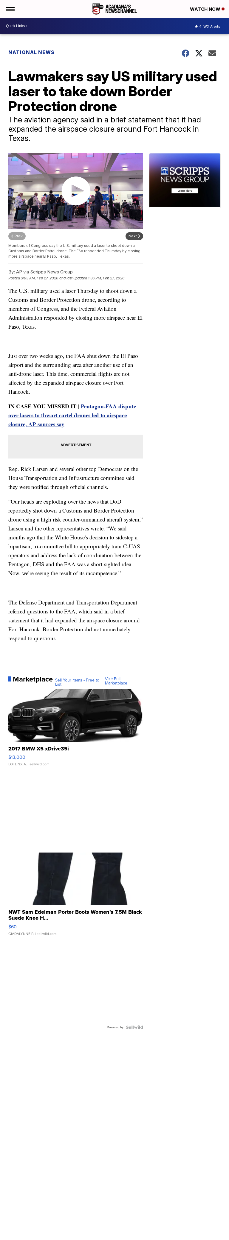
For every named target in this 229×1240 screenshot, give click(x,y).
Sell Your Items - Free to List (77, 682)
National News (31, 52)
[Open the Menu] (10, 9)
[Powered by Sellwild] (134, 1027)
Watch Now (206, 9)
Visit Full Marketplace (116, 681)
